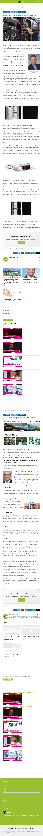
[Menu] (4, 2)
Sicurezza (4, 789)
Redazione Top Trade (8, 9)
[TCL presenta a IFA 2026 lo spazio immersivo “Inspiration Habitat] (12, 293)
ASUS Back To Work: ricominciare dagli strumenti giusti (12, 655)
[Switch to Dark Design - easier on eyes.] (37, 1)
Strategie (4, 785)
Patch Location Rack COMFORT (14, 248)
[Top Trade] (21, 1)
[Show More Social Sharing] (27, 12)
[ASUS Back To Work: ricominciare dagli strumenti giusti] (12, 648)
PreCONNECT (29, 137)
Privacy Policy (5, 802)
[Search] (38, 2)
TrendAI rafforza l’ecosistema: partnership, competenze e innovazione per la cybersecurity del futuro (19, 326)
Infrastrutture (5, 787)
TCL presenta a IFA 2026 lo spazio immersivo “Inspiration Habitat (12, 299)
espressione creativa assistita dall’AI (9, 454)
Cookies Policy (5, 800)
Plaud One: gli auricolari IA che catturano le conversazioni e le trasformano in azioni (11, 638)
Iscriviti (21, 242)
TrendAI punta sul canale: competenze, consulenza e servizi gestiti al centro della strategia (17, 340)
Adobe (4, 447)
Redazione (4, 804)
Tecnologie (4, 783)
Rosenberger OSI (29, 248)
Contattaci (4, 798)
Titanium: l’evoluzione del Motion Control (10, 368)
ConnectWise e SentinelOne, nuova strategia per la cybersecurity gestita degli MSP (31, 280)
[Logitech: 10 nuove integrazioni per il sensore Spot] (31, 630)
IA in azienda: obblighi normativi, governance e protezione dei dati (14, 748)
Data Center (6, 248)
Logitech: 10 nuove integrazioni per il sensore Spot (31, 637)
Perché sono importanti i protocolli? (9, 354)
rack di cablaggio (23, 248)
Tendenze (4, 791)
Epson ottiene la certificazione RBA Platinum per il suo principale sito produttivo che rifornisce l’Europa (11, 281)
